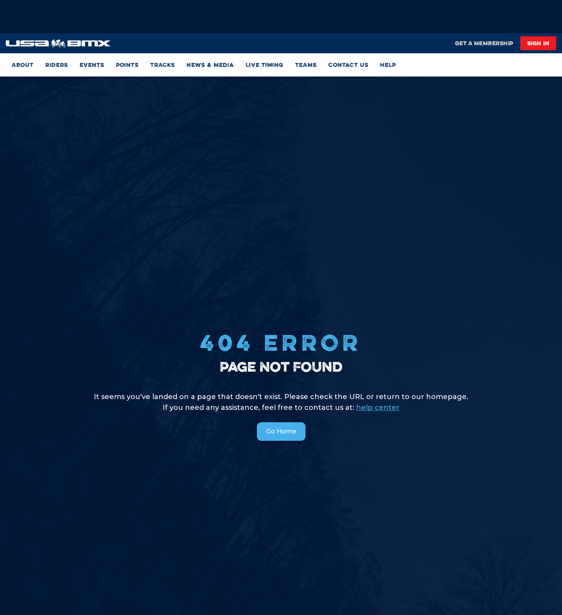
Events (92, 64)
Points (127, 64)
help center (377, 407)
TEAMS (306, 64)
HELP (388, 64)
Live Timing (265, 64)
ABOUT (23, 64)
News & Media (210, 64)
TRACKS (162, 64)
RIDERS (56, 64)
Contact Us (348, 64)
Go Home (281, 431)
